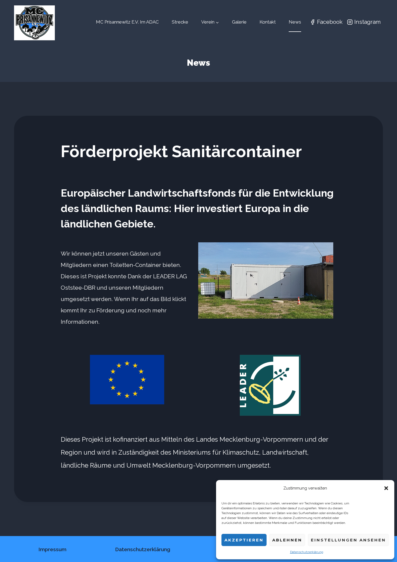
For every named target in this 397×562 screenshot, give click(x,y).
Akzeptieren (244, 540)
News (295, 22)
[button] (386, 488)
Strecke (180, 22)
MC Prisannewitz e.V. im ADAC (127, 22)
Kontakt (268, 22)
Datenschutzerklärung (306, 552)
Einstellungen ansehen (348, 540)
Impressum (52, 549)
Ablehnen (287, 540)
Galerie (239, 22)
